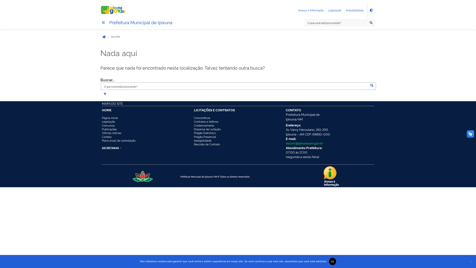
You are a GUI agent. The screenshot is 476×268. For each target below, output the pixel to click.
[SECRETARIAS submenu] (120, 148)
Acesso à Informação (311, 10)
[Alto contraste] (371, 10)
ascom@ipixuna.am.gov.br (304, 143)
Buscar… (107, 79)
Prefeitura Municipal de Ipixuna (140, 22)
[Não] (471, 261)
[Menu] (103, 22)
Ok (332, 261)
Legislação (334, 10)
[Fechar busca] (105, 93)
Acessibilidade (355, 10)
